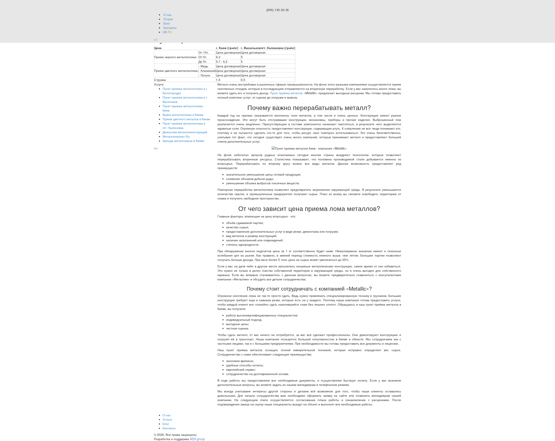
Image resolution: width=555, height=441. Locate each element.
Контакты (169, 428)
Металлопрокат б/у (176, 136)
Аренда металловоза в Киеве (183, 140)
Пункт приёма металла (286, 93)
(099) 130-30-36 (277, 10)
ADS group (197, 439)
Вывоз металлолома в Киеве (183, 114)
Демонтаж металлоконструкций (185, 132)
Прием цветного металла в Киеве (186, 119)
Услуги (167, 419)
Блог (166, 423)
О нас (167, 415)
